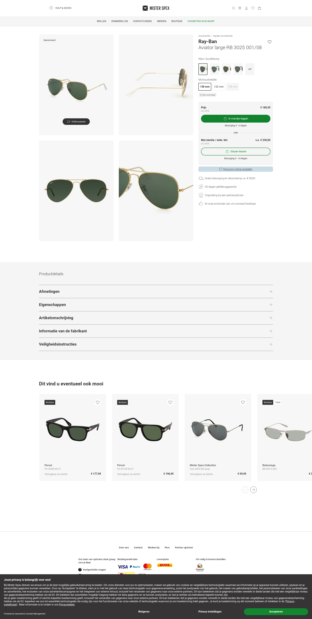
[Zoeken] (233, 8)
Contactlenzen (142, 21)
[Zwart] (238, 69)
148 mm (232, 86)
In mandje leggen (238, 118)
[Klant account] (246, 8)
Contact (138, 547)
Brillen (101, 21)
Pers (167, 547)
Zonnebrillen (119, 21)
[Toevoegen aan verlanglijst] (269, 42)
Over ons (124, 547)
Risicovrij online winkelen (237, 169)
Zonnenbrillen (204, 36)
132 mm (219, 86)
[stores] (240, 8)
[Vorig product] (245, 490)
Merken (161, 21)
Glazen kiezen (238, 151)
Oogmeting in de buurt (201, 21)
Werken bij (154, 547)
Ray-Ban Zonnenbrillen (223, 36)
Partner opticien (184, 547)
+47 (250, 69)
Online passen (79, 121)
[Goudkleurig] (203, 69)
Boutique (176, 21)
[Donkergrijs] (214, 69)
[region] (156, 441)
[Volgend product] (253, 490)
